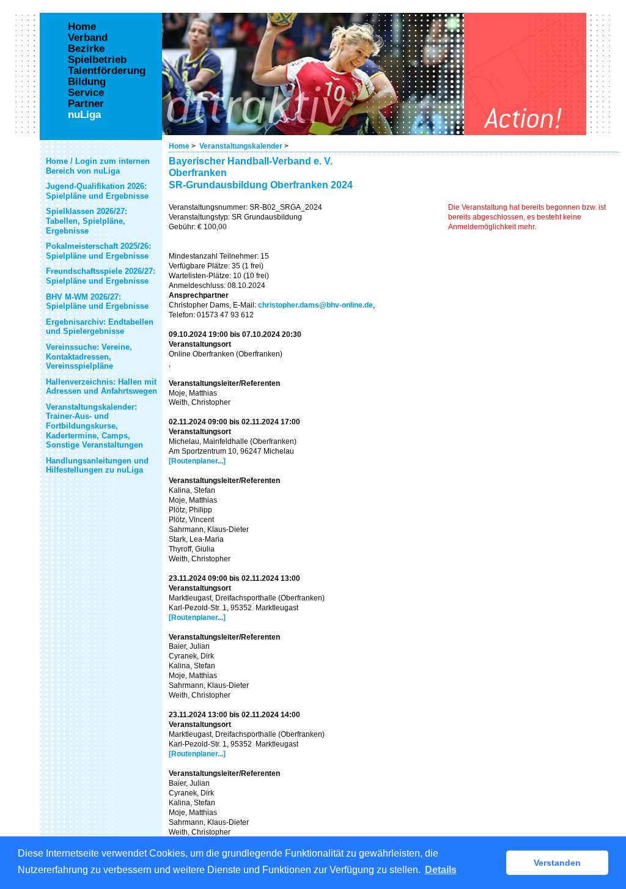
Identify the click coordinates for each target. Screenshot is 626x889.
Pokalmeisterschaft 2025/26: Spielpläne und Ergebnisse (98, 251)
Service (86, 92)
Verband (88, 37)
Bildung (87, 81)
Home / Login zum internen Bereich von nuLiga (98, 166)
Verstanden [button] (557, 863)
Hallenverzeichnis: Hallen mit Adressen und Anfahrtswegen (101, 386)
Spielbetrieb (97, 59)
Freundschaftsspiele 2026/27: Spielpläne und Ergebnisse (100, 276)
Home (179, 146)
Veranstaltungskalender (240, 146)
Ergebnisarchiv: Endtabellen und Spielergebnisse (99, 326)
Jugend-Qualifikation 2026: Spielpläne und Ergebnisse (97, 191)
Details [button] (441, 870)
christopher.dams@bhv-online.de (315, 305)
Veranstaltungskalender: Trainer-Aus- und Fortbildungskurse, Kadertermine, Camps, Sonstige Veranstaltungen (94, 425)
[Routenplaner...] (197, 461)
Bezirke (86, 48)
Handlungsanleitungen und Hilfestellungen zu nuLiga (97, 465)
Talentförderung (106, 70)
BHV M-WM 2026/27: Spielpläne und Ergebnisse (97, 301)
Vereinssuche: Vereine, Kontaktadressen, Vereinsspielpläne (89, 356)
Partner (86, 103)
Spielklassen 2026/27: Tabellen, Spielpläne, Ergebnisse (86, 221)
